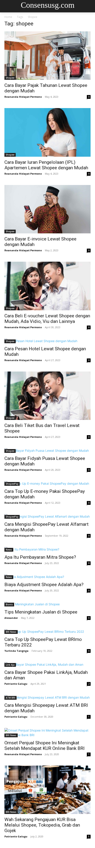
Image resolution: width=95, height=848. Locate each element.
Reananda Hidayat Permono (23, 96)
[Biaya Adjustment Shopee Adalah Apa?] (47, 576)
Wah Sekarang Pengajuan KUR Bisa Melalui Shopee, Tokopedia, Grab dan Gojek (42, 825)
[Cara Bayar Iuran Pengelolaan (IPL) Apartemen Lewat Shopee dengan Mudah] (47, 132)
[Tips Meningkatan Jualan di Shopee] (47, 604)
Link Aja (10, 664)
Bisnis (9, 604)
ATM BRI (10, 697)
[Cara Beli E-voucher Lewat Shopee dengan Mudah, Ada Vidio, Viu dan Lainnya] (47, 286)
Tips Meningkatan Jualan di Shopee (40, 612)
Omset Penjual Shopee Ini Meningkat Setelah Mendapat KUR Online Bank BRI (44, 745)
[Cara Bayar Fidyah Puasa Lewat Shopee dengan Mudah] (47, 450)
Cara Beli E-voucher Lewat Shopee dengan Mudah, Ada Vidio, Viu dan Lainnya (47, 318)
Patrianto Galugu (15, 683)
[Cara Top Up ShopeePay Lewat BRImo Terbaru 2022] (47, 631)
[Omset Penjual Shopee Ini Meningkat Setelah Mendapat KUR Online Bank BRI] (47, 732)
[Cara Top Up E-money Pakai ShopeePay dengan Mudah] (47, 483)
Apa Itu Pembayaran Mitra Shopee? (40, 557)
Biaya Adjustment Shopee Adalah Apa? (44, 584)
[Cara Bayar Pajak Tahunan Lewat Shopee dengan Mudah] (47, 55)
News (9, 549)
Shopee (10, 77)
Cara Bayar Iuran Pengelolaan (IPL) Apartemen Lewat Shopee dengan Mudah (46, 165)
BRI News (11, 631)
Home (8, 17)
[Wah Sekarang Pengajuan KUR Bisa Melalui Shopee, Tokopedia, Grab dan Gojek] (47, 790)
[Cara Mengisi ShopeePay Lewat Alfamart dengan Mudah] (47, 516)
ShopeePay (12, 483)
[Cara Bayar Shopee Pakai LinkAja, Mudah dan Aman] (47, 664)
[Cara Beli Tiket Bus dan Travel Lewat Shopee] (47, 396)
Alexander (11, 617)
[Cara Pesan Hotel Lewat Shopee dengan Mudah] (47, 341)
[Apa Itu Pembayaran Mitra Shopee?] (47, 549)
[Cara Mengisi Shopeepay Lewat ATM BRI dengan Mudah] (47, 697)
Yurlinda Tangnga (16, 650)
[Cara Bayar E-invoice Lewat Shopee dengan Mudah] (47, 209)
